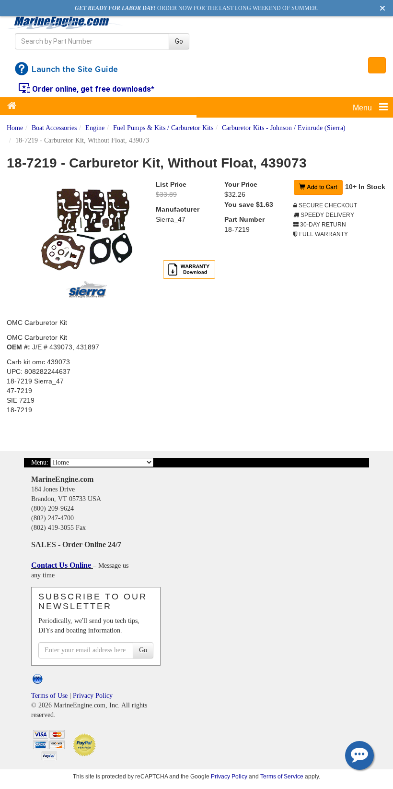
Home (15, 128)
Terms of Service (281, 776)
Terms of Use (49, 695)
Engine (94, 128)
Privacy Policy (93, 695)
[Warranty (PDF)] (189, 269)
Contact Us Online (62, 565)
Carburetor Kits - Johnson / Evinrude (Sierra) (284, 128)
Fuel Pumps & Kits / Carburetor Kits (163, 128)
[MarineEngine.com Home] (65, 22)
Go (179, 41)
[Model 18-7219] (86, 230)
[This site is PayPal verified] (86, 744)
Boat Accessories (54, 128)
